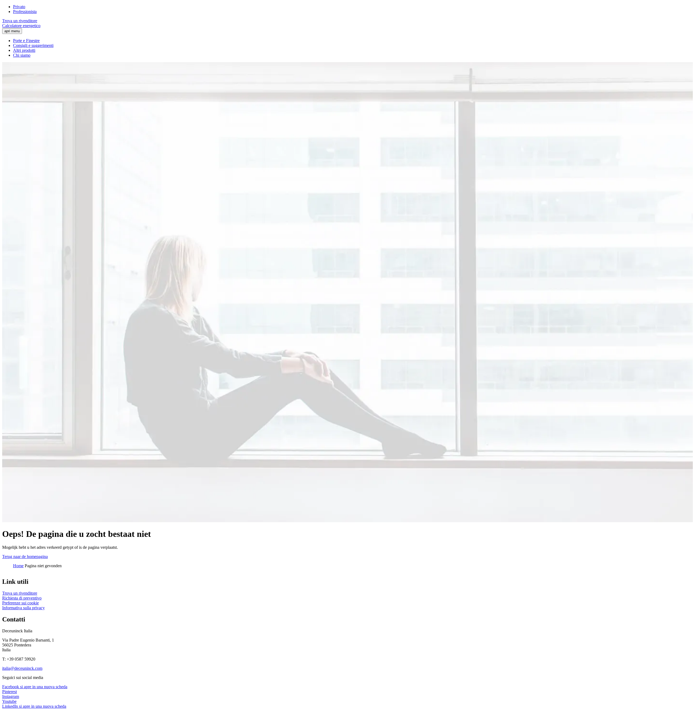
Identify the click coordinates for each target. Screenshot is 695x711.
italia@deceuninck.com (22, 668)
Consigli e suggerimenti (33, 45)
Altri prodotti (24, 50)
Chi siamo (21, 55)
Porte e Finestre (26, 40)
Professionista (25, 11)
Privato (19, 6)
